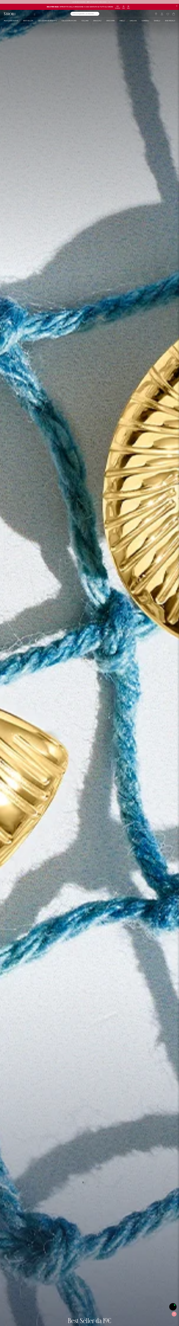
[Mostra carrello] (173, 14)
